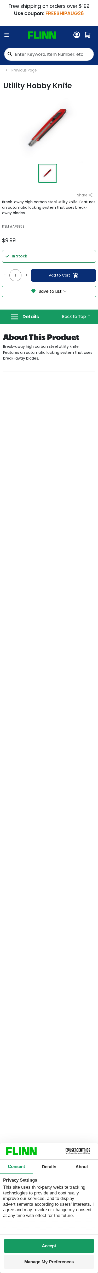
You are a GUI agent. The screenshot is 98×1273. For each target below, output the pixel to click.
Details (30, 316)
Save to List (50, 291)
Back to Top (74, 316)
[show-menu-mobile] (6, 35)
